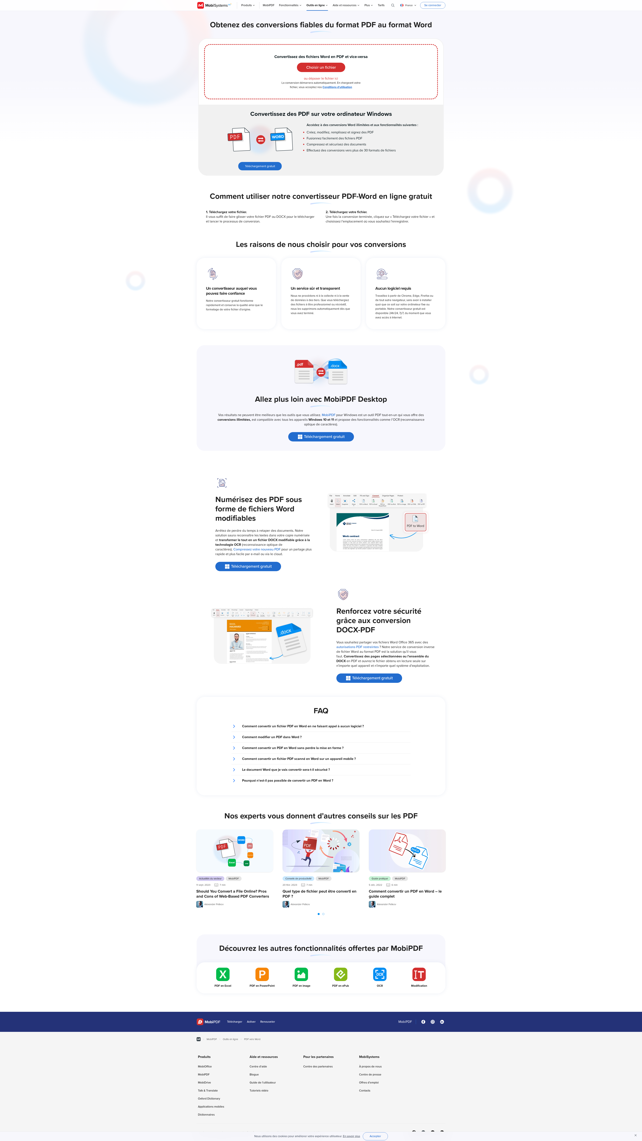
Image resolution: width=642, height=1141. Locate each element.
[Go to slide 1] (319, 914)
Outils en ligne (315, 5)
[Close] (635, 1135)
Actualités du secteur (210, 878)
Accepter (375, 1136)
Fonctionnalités (288, 5)
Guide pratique (380, 878)
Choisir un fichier (321, 67)
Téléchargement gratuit (260, 166)
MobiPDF (328, 415)
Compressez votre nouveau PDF (257, 549)
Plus (367, 5)
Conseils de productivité (298, 878)
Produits (246, 5)
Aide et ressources (344, 5)
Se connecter (432, 5)
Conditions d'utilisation (337, 87)
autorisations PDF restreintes (357, 647)
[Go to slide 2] (323, 914)
